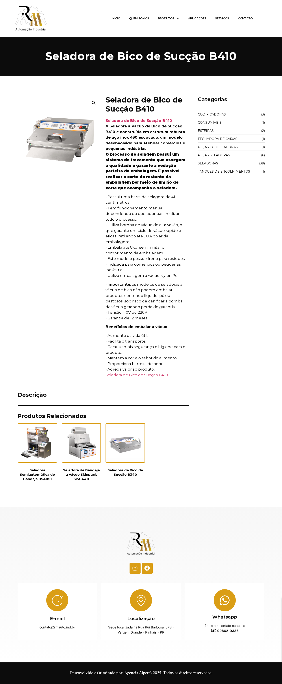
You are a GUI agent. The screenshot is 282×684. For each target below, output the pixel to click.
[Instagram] (135, 568)
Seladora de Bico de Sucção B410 (139, 120)
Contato (245, 18)
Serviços (222, 18)
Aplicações (197, 18)
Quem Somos (139, 18)
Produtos (166, 18)
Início (116, 18)
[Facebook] (147, 568)
